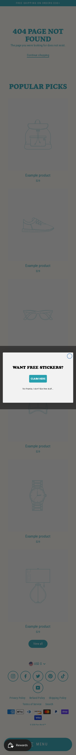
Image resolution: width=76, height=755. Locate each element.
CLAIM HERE (38, 378)
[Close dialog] (69, 356)
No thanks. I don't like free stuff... (38, 388)
